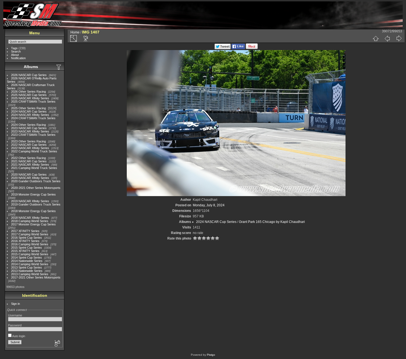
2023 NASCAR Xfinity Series (30, 131)
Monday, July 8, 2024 (209, 205)
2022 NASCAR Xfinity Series (30, 148)
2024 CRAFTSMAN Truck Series (33, 118)
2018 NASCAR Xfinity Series (30, 217)
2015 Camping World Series (29, 254)
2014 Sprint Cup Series (26, 257)
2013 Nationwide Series (27, 270)
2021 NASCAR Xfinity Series (30, 164)
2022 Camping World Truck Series (34, 151)
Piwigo (211, 354)
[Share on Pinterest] (252, 48)
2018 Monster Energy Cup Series (33, 211)
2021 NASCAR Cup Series (29, 161)
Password (15, 325)
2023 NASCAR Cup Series (29, 128)
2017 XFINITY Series (25, 231)
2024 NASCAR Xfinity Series (30, 114)
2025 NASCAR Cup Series (29, 95)
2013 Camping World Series (29, 274)
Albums (31, 66)
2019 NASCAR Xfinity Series (30, 201)
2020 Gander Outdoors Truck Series (35, 181)
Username (15, 315)
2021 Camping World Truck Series (34, 168)
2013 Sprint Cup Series (26, 267)
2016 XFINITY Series (25, 241)
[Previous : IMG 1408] (387, 38)
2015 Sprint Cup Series (26, 247)
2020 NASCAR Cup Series (29, 174)
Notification (18, 58)
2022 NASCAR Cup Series (29, 144)
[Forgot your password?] (56, 343)
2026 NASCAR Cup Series (29, 75)
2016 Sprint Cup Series (26, 237)
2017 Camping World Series (29, 234)
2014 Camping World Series (29, 264)
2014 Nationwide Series (27, 260)
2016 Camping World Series (29, 244)
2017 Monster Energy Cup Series (33, 224)
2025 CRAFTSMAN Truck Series (33, 101)
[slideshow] (86, 38)
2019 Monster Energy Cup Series (33, 194)
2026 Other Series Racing (28, 91)
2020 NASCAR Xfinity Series (30, 178)
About (15, 54)
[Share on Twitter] (223, 48)
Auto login (18, 336)
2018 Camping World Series (29, 221)
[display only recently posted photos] (59, 67)
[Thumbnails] (375, 38)
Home (75, 32)
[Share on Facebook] (238, 48)
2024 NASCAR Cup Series (29, 111)
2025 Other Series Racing (28, 108)
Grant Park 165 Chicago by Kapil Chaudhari (272, 222)
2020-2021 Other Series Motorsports (35, 187)
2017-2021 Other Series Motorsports (35, 277)
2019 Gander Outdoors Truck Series (35, 204)
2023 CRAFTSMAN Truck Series (33, 134)
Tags (14, 48)
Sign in (15, 303)
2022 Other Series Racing (28, 158)
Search (16, 51)
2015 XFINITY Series (25, 251)
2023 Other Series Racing (28, 141)
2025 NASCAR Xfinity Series (30, 98)
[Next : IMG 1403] (399, 38)
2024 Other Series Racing (28, 124)
